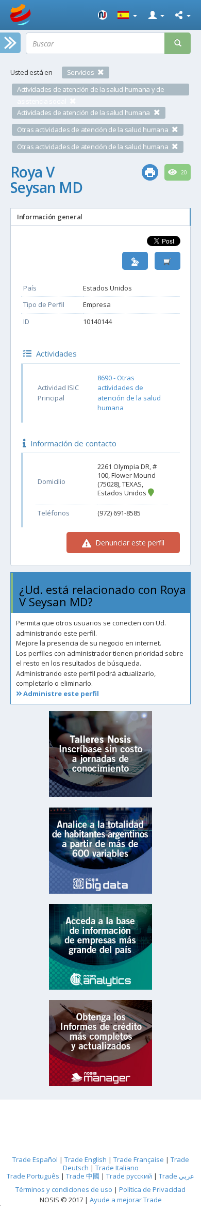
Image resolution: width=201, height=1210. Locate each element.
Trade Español (35, 1159)
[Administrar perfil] (135, 261)
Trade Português (33, 1176)
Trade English (85, 1159)
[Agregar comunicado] (167, 261)
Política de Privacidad (152, 1189)
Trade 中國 (82, 1176)
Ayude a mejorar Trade (126, 1199)
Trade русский (129, 1176)
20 (183, 172)
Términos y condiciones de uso (63, 1189)
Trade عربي (176, 1176)
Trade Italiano (117, 1167)
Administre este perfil (60, 693)
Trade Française (138, 1159)
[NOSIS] (102, 15)
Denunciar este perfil (128, 542)
